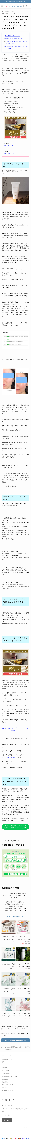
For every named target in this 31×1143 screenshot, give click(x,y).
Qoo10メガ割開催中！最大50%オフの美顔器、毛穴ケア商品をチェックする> (15, 827)
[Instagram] (6, 1100)
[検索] (23, 6)
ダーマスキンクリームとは (12, 35)
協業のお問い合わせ (7, 1090)
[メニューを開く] (2, 6)
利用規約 (4, 1087)
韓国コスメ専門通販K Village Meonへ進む (15, 1040)
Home (2, 1046)
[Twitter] (2, 1100)
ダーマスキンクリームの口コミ (14, 38)
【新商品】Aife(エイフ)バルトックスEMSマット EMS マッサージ (8, 937)
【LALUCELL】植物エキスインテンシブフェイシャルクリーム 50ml (8, 990)
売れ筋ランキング (7, 1059)
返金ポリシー (5, 1079)
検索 (3, 1062)
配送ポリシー (5, 1082)
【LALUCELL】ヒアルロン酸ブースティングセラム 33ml (8, 1015)
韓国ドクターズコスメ (10, 1046)
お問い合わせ (5, 1073)
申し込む (6, 1120)
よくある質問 (5, 1071)
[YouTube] (9, 1100)
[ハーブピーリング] (15, 127)
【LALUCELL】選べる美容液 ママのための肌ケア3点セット (8, 964)
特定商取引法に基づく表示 (9, 1076)
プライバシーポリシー (8, 1085)
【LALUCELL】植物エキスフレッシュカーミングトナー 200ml (23, 964)
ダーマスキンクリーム (8, 757)
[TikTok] (13, 1100)
